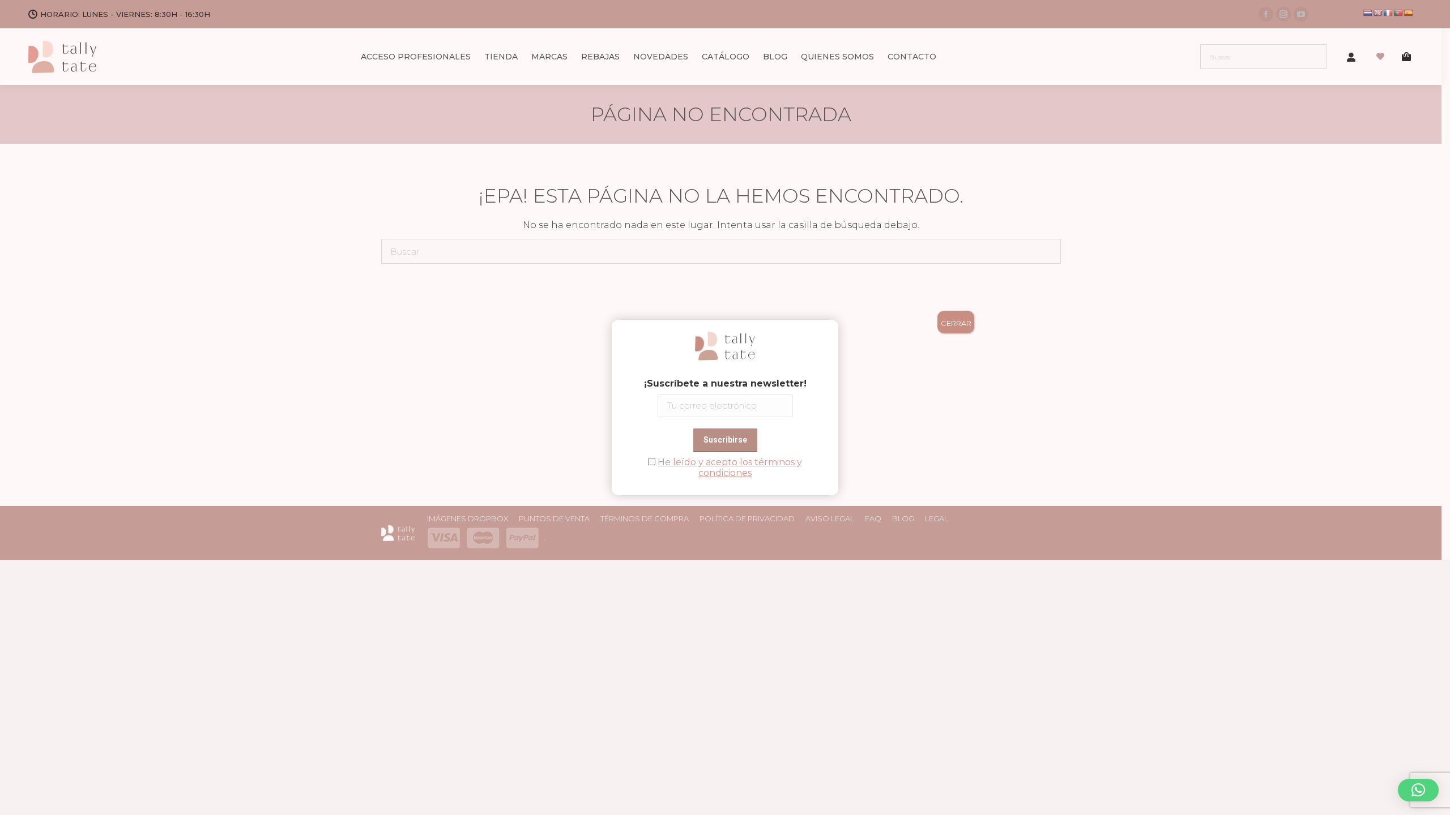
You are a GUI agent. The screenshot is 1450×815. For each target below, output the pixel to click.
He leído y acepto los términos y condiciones (730, 467)
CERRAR (956, 323)
